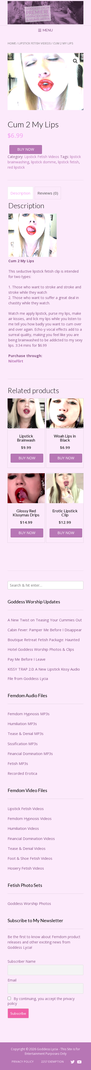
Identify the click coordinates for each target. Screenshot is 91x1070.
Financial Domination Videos (31, 838)
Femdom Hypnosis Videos (30, 818)
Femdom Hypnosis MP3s (29, 713)
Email (12, 980)
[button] (75, 61)
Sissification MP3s (23, 743)
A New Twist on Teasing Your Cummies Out (45, 619)
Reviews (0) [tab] (47, 193)
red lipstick (16, 167)
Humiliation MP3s (22, 723)
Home (12, 43)
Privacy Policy (23, 1061)
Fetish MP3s (18, 763)
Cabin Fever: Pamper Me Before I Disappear (45, 629)
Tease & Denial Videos (27, 848)
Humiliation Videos (23, 828)
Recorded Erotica (22, 773)
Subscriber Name (22, 961)
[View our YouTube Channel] (79, 1062)
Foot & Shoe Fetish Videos (30, 858)
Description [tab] (20, 193)
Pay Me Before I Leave (27, 659)
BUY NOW (25, 149)
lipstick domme (43, 162)
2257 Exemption (52, 1061)
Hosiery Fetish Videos (26, 868)
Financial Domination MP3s (30, 753)
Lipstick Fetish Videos (34, 43)
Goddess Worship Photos (29, 903)
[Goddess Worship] (45, 12)
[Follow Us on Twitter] (72, 1062)
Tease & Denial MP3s (25, 733)
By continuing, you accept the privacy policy (41, 1001)
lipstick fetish (68, 162)
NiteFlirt (15, 361)
